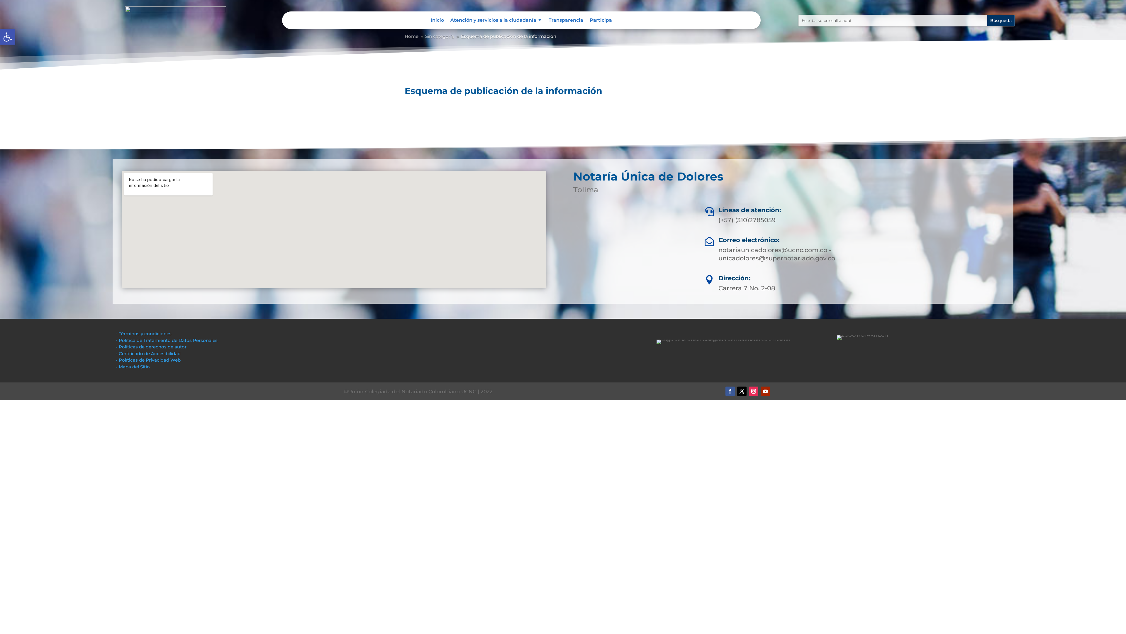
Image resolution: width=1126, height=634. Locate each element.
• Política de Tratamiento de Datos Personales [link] (167, 340)
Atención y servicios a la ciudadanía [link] (493, 20)
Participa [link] (601, 20)
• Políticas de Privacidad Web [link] (148, 360)
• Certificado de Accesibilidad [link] (148, 353)
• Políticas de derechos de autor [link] (151, 347)
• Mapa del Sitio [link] (133, 367)
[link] (7, 37)
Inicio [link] (437, 20)
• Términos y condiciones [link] (144, 333)
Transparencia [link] (566, 20)
